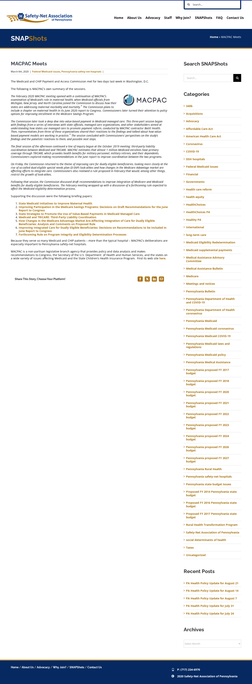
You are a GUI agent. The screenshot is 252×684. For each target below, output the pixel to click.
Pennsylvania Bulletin (200, 291)
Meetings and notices (200, 284)
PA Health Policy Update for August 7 (211, 598)
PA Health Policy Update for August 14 (212, 590)
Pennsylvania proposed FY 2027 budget (207, 459)
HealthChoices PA (198, 212)
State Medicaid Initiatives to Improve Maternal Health (55, 203)
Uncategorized (196, 555)
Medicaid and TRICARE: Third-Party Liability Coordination (57, 217)
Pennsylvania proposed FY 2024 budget (207, 437)
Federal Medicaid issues (46, 71)
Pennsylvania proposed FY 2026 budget (207, 448)
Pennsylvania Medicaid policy (206, 355)
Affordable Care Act (199, 129)
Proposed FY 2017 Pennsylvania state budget (211, 515)
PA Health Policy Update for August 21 (212, 583)
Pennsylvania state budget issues (208, 484)
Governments (195, 182)
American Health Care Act (203, 136)
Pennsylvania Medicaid (201, 321)
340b (189, 106)
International (195, 227)
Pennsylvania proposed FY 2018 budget (207, 382)
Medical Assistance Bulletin (204, 268)
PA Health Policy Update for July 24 (210, 613)
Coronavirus (194, 144)
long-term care (196, 235)
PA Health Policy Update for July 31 (210, 606)
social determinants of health (206, 540)
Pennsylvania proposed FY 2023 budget (207, 426)
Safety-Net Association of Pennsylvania (212, 532)
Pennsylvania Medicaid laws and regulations (208, 345)
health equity (195, 197)
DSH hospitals (195, 159)
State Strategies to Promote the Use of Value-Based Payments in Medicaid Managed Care (79, 214)
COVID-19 (192, 151)
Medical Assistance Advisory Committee (205, 259)
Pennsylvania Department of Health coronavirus (210, 311)
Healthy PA (193, 220)
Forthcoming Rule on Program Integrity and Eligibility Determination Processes (72, 234)
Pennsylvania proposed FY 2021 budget (207, 404)
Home (214, 37)
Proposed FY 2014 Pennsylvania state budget (211, 493)
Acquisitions (194, 114)
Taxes (190, 547)
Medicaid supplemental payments (209, 250)
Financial (192, 174)
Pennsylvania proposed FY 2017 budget (207, 371)
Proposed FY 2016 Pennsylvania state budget (211, 504)
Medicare (192, 276)
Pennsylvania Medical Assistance (208, 362)
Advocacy (192, 121)
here (162, 258)
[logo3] (39, 14)
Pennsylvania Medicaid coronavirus (210, 328)
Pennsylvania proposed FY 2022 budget (207, 415)
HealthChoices (196, 204)
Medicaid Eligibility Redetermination (211, 242)
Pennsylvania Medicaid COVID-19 (208, 336)
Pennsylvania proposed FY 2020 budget (207, 393)
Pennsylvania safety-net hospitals (81, 71)
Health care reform (199, 189)
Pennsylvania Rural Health (204, 469)
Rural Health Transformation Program (212, 525)
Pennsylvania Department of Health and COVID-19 (210, 300)
